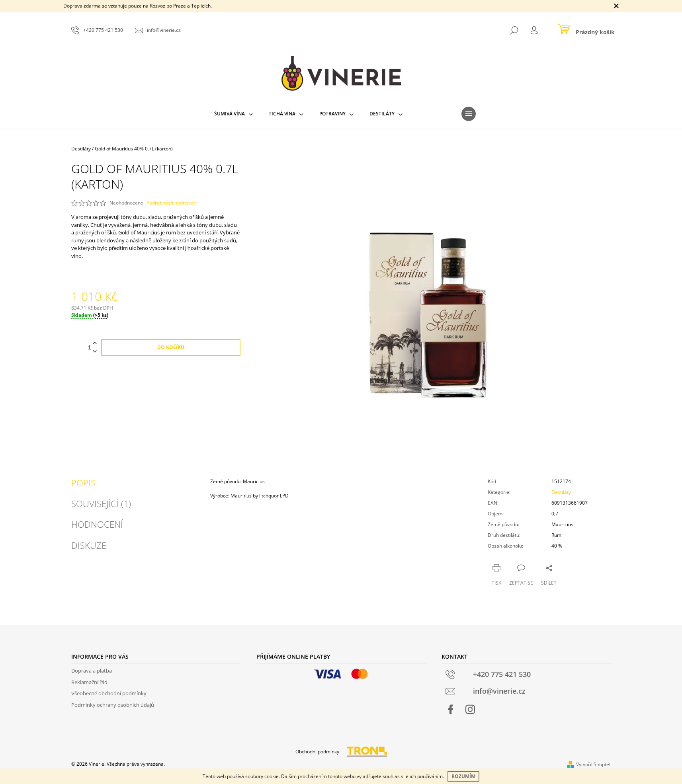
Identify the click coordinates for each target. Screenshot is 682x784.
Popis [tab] (83, 483)
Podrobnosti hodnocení (172, 203)
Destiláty (561, 492)
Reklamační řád (89, 682)
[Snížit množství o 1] (95, 351)
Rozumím (463, 776)
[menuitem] (233, 114)
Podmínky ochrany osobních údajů (112, 704)
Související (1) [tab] (101, 503)
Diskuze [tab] (88, 545)
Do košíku (170, 347)
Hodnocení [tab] (97, 524)
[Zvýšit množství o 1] (95, 343)
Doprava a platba (91, 670)
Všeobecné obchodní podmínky (109, 693)
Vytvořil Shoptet (593, 764)
